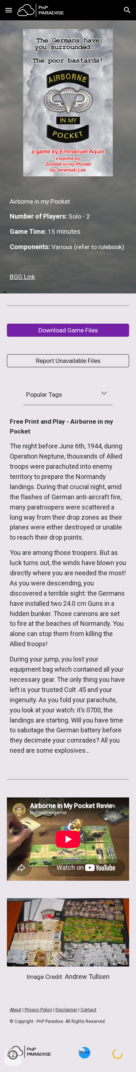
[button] (8, 10)
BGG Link (22, 276)
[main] (68, 239)
